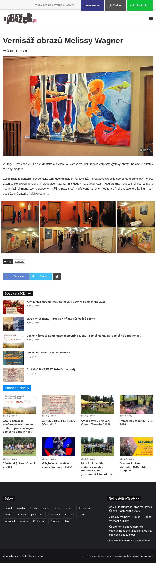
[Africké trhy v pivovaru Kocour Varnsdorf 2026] (97, 404)
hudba (46, 508)
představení (54, 514)
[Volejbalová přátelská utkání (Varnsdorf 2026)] (58, 446)
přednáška (36, 514)
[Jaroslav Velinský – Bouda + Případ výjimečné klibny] (13, 324)
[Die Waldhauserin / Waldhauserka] (13, 358)
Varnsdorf (19, 261)
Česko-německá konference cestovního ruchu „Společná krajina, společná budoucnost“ (84, 335)
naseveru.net (92, 5)
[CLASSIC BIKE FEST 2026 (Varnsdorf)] (13, 375)
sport (82, 514)
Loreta (8, 514)
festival (33, 508)
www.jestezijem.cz (143, 556)
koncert (69, 508)
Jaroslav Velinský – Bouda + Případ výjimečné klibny (61, 318)
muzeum (21, 514)
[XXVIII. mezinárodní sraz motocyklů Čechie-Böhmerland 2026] (13, 307)
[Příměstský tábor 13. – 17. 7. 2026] (19, 446)
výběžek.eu (115, 5)
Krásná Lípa (85, 508)
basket (8, 508)
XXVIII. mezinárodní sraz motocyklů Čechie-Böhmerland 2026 (66, 301)
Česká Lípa (39, 521)
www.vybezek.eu (12, 556)
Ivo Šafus (8, 51)
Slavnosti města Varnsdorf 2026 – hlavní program (135, 467)
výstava (24, 521)
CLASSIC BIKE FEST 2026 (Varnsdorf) (51, 369)
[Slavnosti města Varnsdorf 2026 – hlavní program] (136, 446)
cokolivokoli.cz (140, 5)
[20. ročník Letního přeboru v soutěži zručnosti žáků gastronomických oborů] (97, 446)
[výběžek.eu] (21, 18)
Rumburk (70, 514)
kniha (57, 508)
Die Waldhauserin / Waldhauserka (48, 352)
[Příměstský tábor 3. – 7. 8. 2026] (136, 404)
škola (67, 521)
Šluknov (54, 521)
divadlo (21, 508)
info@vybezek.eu (33, 556)
